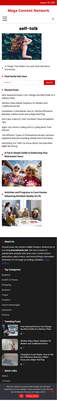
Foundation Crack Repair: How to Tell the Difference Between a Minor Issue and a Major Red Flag (27, 113)
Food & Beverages (11, 304)
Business (6, 274)
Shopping (6, 284)
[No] (53, 391)
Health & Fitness (10, 279)
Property (6, 299)
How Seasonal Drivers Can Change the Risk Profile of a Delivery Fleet (35, 327)
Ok (21, 396)
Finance (5, 314)
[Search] (53, 19)
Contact (6, 381)
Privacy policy (32, 396)
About (5, 375)
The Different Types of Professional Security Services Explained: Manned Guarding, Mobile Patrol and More (28, 137)
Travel (5, 295)
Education (7, 310)
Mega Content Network (28, 10)
